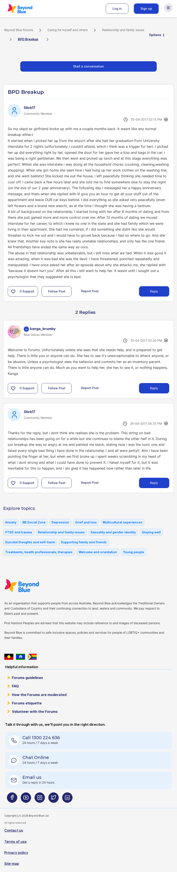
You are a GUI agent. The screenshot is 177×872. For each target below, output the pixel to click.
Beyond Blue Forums (25, 8)
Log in (117, 8)
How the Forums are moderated (39, 695)
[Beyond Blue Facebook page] (12, 799)
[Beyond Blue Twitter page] (53, 799)
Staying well (151, 532)
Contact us (13, 830)
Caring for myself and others (67, 30)
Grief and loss (86, 522)
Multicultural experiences (122, 522)
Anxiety (10, 522)
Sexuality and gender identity (113, 532)
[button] (13, 291)
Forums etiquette (27, 703)
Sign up (146, 8)
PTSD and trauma (18, 532)
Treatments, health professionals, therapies (39, 552)
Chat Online (35, 757)
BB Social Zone (34, 522)
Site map (11, 863)
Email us (31, 777)
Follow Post (56, 291)
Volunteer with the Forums (35, 711)
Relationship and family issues (123, 30)
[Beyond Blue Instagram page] (40, 799)
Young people (133, 552)
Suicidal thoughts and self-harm (30, 542)
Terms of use (15, 841)
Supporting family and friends (84, 542)
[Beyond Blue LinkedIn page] (67, 799)
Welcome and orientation (98, 552)
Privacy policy (16, 852)
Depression (60, 522)
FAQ (15, 686)
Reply (154, 291)
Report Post (90, 291)
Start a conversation (88, 66)
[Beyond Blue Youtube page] (26, 799)
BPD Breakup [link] (28, 39)
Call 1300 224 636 (41, 737)
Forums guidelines (27, 678)
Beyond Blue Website (30, 585)
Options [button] (155, 35)
